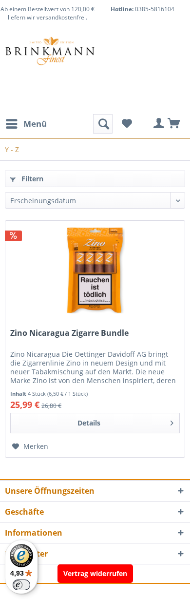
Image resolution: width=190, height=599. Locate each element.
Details (88, 422)
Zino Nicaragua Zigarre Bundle (69, 333)
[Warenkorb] (174, 124)
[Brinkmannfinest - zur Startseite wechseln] (50, 60)
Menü (35, 123)
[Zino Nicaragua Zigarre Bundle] (95, 269)
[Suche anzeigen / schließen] (103, 124)
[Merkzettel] (126, 124)
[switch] (21, 585)
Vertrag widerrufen (95, 573)
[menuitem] (26, 124)
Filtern (31, 178)
